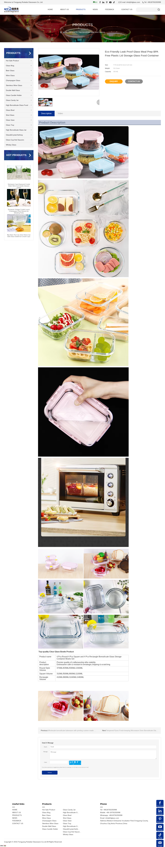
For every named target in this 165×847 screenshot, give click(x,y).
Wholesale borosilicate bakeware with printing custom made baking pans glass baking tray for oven (70, 730)
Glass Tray (10, 125)
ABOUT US (64, 9)
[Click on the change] (75, 763)
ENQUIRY (114, 81)
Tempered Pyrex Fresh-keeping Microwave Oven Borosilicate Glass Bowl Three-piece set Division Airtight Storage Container (131, 730)
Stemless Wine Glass (14, 85)
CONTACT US (126, 9)
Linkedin (160, 814)
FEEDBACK (109, 9)
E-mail (160, 846)
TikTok (160, 838)
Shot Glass (10, 115)
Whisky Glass (11, 145)
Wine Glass (10, 75)
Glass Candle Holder (14, 95)
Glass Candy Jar (12, 100)
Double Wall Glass (13, 90)
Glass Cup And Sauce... (72, 832)
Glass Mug (10, 66)
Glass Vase (10, 120)
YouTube (160, 830)
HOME (50, 9)
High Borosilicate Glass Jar (16, 130)
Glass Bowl (10, 110)
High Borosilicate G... (71, 812)
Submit (50, 772)
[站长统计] (3, 845)
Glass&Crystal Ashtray (14, 135)
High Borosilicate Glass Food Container (92, 32)
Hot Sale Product (12, 61)
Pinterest (160, 822)
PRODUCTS (80, 9)
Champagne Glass (13, 80)
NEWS (95, 9)
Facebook (160, 806)
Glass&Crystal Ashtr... (71, 829)
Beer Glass (10, 70)
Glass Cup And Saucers (15, 140)
